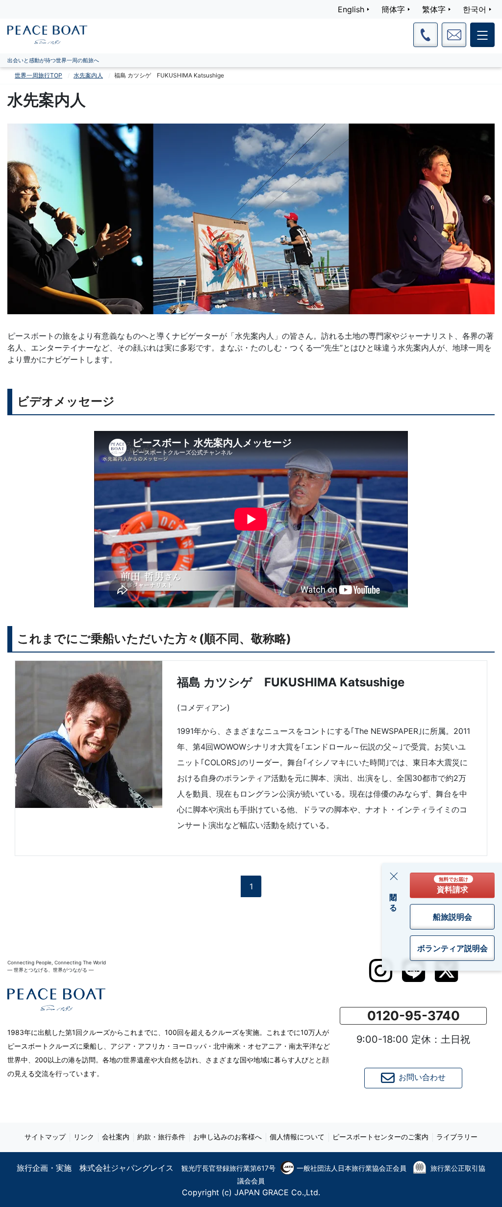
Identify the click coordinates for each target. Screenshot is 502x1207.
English (351, 9)
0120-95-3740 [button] (413, 1015)
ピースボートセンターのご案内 (380, 1136)
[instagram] (380, 970)
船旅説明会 (452, 917)
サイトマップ (45, 1136)
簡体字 (393, 9)
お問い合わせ (422, 1077)
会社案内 (115, 1136)
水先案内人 (88, 75)
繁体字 (434, 9)
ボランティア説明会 (452, 948)
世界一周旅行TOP (38, 75)
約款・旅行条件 (161, 1136)
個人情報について (297, 1136)
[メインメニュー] (482, 35)
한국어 (474, 9)
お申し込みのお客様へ (227, 1136)
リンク (84, 1136)
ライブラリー (456, 1136)
